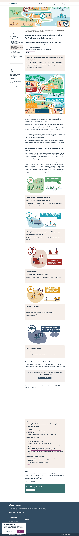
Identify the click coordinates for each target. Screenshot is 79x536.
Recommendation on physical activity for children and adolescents (38, 417)
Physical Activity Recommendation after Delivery (15, 70)
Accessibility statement (22, 534)
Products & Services (60, 3)
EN (63, 0)
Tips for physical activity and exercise (15, 82)
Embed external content (44, 377)
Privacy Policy (12, 534)
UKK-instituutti (56, 417)
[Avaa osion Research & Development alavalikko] (54, 4)
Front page (27, 30)
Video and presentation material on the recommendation (38, 49)
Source (27, 52)
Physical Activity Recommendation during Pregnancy (16, 66)
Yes (28, 490)
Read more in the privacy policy (45, 374)
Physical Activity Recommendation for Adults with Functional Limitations (16, 61)
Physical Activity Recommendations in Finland (14, 37)
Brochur (29, 431)
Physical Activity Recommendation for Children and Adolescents (17, 47)
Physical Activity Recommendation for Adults (16, 52)
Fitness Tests (12, 78)
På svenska (27, 521)
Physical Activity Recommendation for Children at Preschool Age (17, 42)
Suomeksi (27, 519)
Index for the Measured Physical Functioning (14, 86)
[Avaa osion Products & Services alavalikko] (64, 4)
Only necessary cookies (10, 531)
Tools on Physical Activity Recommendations (15, 75)
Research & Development (49, 3)
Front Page (41, 3)
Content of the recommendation (33, 47)
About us (68, 3)
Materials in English (30, 51)
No (33, 490)
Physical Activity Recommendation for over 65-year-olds (17, 56)
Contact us (59, 0)
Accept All (20, 531)
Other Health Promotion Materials (14, 90)
